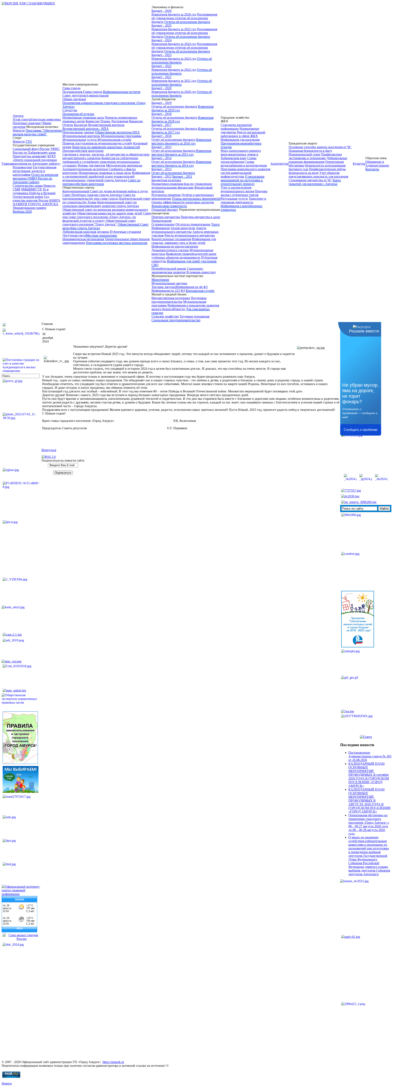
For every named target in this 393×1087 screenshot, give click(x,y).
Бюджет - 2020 (161, 88)
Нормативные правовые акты (83, 117)
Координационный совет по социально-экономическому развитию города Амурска (100, 204)
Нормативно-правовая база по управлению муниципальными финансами (181, 185)
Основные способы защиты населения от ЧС (320, 147)
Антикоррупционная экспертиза (85, 169)
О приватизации (163, 224)
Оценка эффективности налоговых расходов (182, 202)
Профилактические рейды (327, 169)
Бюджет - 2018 (161, 114)
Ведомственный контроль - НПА (85, 128)
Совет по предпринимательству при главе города (98, 196)
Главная (7, 163)
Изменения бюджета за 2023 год (173, 58)
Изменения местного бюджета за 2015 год (181, 152)
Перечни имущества (165, 217)
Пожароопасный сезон (304, 154)
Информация (160, 228)
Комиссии (93, 121)
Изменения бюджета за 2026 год (173, 14)
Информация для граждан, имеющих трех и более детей (183, 240)
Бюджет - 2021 (161, 77)
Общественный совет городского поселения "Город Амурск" (99, 222)
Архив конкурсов (183, 228)
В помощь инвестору (201, 272)
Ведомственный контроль (106, 125)
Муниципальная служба (114, 139)
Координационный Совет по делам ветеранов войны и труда (105, 191)
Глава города (71, 88)
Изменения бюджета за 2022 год (173, 69)
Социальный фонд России (31, 149)
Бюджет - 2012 (161, 176)
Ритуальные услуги (234, 198)
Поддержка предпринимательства (179, 299)
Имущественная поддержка (170, 298)
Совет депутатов (74, 95)
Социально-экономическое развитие (177, 270)
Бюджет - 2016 (161, 136)
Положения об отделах (78, 114)
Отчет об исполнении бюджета (173, 150)
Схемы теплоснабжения (238, 159)
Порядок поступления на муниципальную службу (97, 143)
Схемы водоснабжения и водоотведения (244, 163)
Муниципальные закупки (169, 283)
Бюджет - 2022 (161, 66)
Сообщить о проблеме (361, 429)
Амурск (18, 115)
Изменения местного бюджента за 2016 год (181, 141)
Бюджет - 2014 (161, 158)
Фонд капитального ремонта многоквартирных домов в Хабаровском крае (241, 154)
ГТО (29, 141)
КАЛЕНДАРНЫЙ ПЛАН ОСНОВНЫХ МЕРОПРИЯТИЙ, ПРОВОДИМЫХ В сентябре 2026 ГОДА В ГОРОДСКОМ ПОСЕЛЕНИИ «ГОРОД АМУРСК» (368, 774)
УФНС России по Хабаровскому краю (36, 150)
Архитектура (279, 163)
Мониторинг (160, 279)
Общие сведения (74, 99)
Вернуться (49, 450)
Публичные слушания (125, 231)
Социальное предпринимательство (175, 320)
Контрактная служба (200, 290)
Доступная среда (74, 235)
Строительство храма (28, 185)
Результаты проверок (166, 195)
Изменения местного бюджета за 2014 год (181, 163)
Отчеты (67, 125)
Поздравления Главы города (82, 91)
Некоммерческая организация (83, 239)
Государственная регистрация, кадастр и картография (34, 171)
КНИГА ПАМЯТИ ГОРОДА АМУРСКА (36, 202)
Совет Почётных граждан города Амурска (92, 195)
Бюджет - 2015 (161, 147)
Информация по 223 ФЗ (168, 290)
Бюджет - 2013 (161, 169)
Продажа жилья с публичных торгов (244, 193)
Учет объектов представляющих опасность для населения (318, 174)
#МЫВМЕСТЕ (31, 189)
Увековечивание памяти (29, 208)
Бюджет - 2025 (161, 25)
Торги (215, 224)
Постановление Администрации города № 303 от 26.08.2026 (369, 756)
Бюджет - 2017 (161, 125)
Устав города (22, 119)
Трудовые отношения (194, 316)
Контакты (372, 169)
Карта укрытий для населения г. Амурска (315, 182)
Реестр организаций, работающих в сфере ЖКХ (243, 134)
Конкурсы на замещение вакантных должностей (106, 147)
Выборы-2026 (22, 211)
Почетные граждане (27, 123)
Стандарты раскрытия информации (236, 126)
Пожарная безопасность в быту (310, 150)
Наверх (7, 1083)
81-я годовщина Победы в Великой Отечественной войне (34, 193)
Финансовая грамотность (169, 206)
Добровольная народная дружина (85, 231)
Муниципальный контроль (81, 136)
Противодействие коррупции (83, 150)
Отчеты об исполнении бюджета (187, 22)
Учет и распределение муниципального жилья (237, 189)
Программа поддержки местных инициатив (116, 242)
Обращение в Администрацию (377, 163)
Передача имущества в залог (200, 217)
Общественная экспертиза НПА (117, 132)
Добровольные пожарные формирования (318, 159)
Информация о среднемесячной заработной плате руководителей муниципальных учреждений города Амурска (106, 176)
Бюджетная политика (166, 180)
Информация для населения (240, 139)
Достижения (119, 121)
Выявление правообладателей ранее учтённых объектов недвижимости (183, 255)
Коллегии (80, 125)
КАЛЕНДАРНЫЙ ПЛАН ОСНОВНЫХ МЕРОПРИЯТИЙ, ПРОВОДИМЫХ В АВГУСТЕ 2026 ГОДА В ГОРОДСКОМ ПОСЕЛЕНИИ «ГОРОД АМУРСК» (369, 800)
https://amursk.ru (113, 1062)
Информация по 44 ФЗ (192, 287)
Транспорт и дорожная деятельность (243, 200)
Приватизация (161, 220)
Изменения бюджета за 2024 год (173, 44)
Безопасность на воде (303, 173)
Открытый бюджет (164, 209)
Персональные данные (78, 132)
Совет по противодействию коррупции (101, 182)
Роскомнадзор (22, 167)
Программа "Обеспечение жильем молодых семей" (37, 132)
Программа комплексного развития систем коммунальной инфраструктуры (245, 172)
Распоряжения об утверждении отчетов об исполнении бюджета (184, 18)
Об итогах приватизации (192, 224)
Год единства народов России (31, 198)
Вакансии (136, 121)
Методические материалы (124, 165)
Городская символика (46, 119)
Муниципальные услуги (79, 139)
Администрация (97, 95)
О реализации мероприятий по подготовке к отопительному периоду (242, 180)
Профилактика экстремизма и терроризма (315, 156)
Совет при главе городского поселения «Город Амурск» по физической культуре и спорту (106, 217)
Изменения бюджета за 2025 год (173, 29)
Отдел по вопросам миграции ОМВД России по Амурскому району (35, 178)
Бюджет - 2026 (161, 10)
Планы (105, 121)
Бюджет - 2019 (161, 103)
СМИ (16, 189)
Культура (359, 163)
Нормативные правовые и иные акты (105, 173)
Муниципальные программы (121, 136)
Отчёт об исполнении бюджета (173, 139)
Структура (69, 110)
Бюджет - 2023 (161, 55)
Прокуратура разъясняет (30, 156)
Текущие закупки (163, 287)
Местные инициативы (101, 235)
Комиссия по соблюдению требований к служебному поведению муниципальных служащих (101, 161)
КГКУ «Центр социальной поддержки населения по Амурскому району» (37, 159)
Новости (19, 130)
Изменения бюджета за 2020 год (173, 91)
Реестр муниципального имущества (190, 235)
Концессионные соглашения (171, 239)
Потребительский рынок (168, 268)
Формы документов (91, 165)
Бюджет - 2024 (161, 40)
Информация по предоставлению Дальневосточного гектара (174, 248)
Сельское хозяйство (165, 316)
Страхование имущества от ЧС (310, 180)
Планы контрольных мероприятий (196, 198)
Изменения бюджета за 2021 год (173, 80)
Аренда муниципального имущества (178, 229)
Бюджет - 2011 (182, 176)
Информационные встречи (121, 91)
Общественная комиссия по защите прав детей (109, 213)
